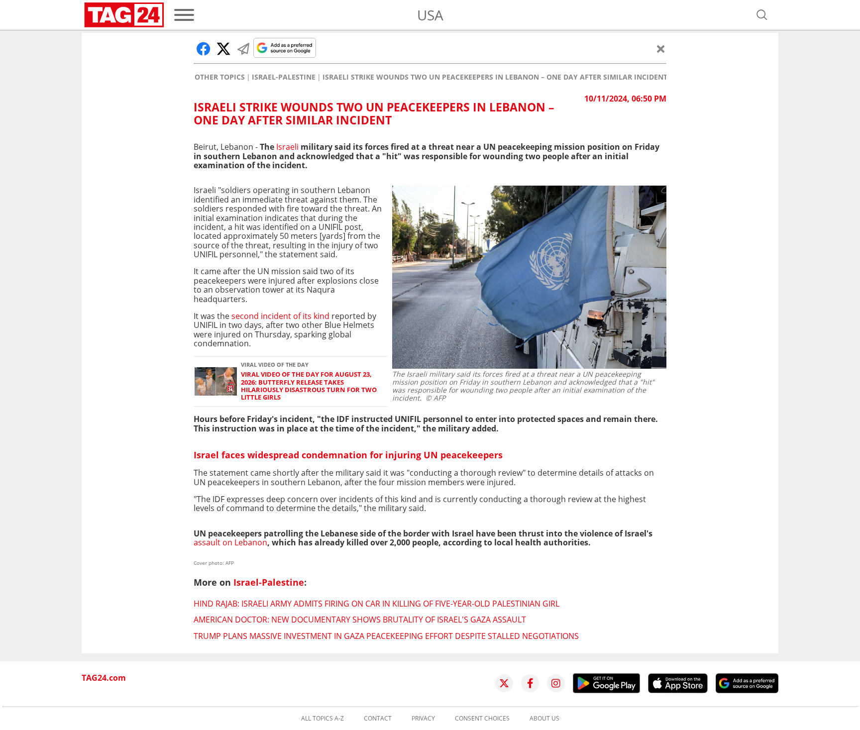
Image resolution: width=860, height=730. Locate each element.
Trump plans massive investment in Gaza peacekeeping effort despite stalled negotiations (386, 635)
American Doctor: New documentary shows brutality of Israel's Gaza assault (360, 619)
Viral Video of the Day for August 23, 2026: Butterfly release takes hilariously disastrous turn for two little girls (309, 386)
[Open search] (761, 14)
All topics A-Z (322, 718)
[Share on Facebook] (204, 49)
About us (544, 718)
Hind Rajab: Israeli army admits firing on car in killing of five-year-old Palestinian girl (376, 603)
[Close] (660, 48)
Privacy (423, 718)
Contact (378, 718)
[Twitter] (504, 683)
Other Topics (220, 77)
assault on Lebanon (230, 542)
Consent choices (482, 718)
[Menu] (184, 15)
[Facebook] (530, 683)
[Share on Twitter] (223, 49)
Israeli (287, 146)
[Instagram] (556, 683)
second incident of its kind (280, 316)
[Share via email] (243, 49)
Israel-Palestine (284, 77)
